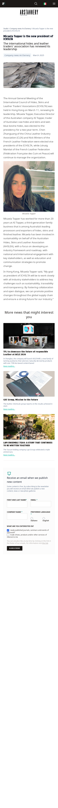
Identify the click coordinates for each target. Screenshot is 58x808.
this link (45, 543)
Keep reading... (9, 366)
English (46, 520)
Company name (14, 512)
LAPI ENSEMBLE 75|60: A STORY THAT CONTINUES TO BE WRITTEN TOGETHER (27, 444)
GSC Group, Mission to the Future (20, 399)
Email (34, 500)
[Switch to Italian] (45, 4)
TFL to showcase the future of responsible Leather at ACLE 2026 (25, 353)
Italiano (34, 520)
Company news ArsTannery (20, 28)
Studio (5, 28)
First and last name (17, 500)
